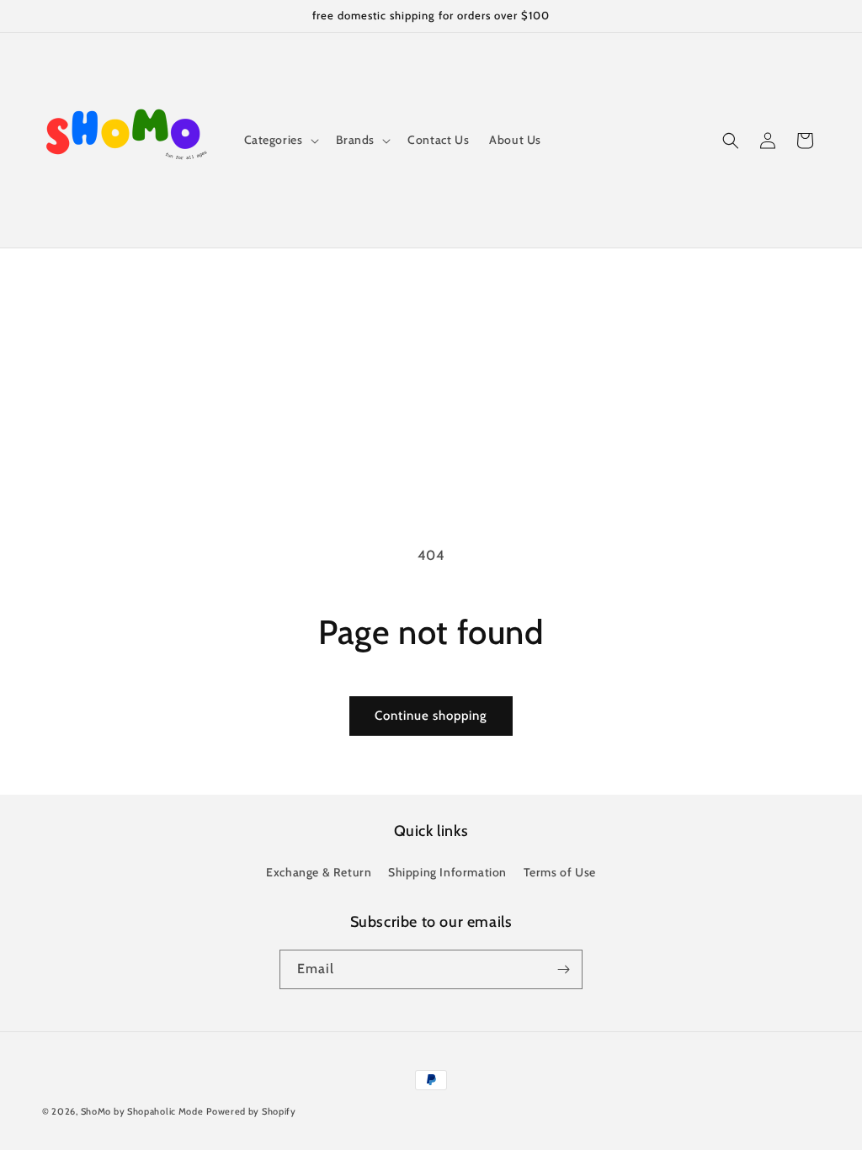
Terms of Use (560, 872)
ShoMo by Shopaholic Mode (142, 1111)
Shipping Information (447, 872)
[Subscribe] (563, 969)
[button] (280, 139)
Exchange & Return (318, 872)
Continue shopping (431, 715)
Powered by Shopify (251, 1111)
